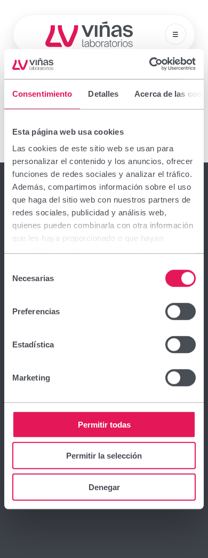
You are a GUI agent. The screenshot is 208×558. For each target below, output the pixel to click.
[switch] (180, 311)
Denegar (104, 486)
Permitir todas (104, 424)
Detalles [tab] (103, 93)
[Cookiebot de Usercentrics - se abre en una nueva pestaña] (149, 64)
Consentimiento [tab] (42, 93)
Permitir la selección (104, 455)
